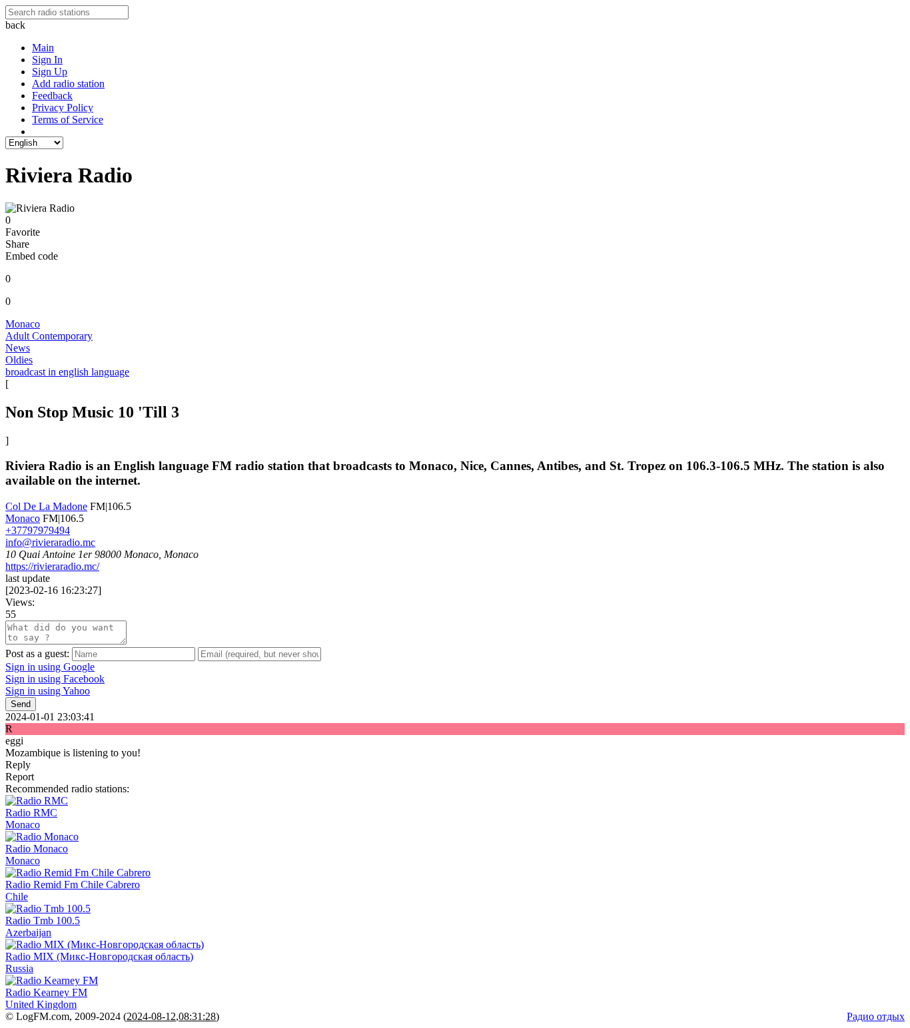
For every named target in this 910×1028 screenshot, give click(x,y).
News (17, 348)
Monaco (22, 324)
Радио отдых (876, 1016)
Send (21, 704)
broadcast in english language (67, 372)
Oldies (19, 360)
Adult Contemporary (49, 336)
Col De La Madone (46, 506)
